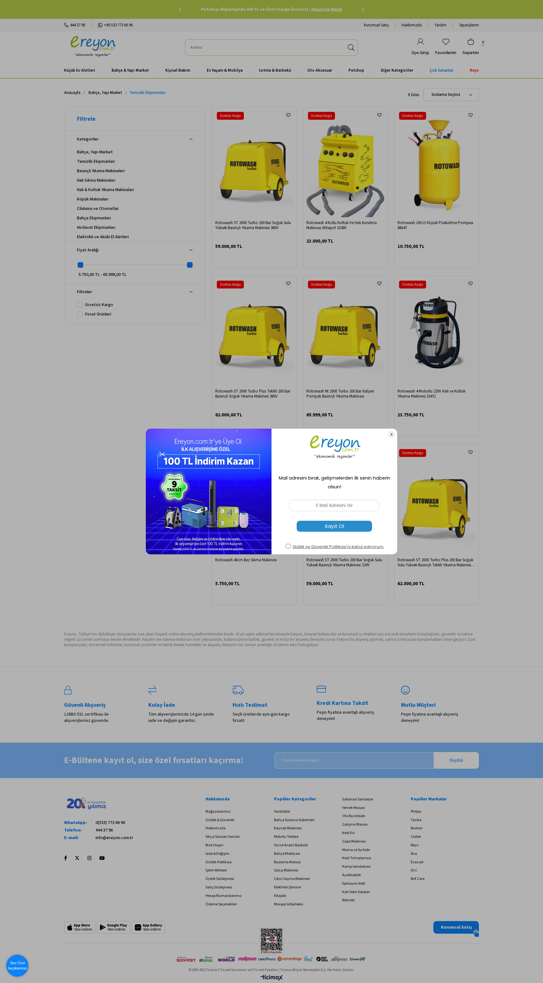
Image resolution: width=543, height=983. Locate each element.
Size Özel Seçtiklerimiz (17, 965)
